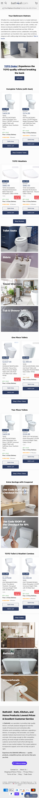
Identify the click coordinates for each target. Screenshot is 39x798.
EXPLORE (19, 78)
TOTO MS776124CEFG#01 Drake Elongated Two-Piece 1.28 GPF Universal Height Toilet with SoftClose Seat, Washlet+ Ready (10, 121)
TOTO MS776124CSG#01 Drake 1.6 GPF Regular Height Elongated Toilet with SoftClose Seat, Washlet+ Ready (30, 120)
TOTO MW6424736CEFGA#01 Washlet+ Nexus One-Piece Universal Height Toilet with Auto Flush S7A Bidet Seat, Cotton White (10, 369)
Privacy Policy (28, 772)
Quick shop (10, 141)
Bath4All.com (15, 782)
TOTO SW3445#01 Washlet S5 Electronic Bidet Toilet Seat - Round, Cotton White (31, 190)
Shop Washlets (19, 221)
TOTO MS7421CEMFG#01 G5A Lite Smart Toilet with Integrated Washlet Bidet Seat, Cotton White (31, 368)
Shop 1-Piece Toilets (19, 401)
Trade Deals (28, 774)
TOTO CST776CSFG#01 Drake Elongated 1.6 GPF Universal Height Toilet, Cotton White (31, 439)
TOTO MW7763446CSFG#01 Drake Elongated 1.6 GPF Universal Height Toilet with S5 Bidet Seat (31, 584)
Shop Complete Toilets (19, 153)
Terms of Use (11, 774)
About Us (23, 770)
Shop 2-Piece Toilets (19, 473)
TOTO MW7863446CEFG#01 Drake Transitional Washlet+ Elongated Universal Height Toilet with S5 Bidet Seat (9, 585)
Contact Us (14, 770)
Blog (20, 774)
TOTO (3, 129)
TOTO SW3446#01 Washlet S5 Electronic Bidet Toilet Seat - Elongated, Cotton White (10, 190)
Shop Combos (19, 617)
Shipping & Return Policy (12, 772)
